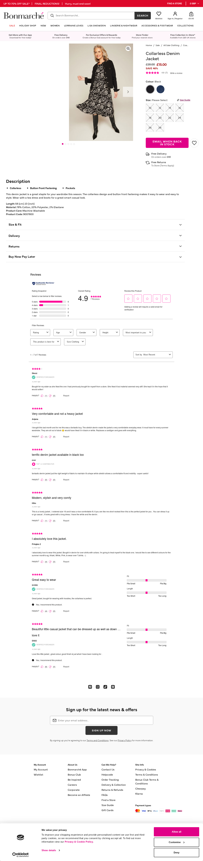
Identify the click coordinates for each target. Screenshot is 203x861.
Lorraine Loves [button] (73, 25)
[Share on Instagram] (98, 687)
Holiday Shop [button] (27, 25)
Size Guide (185, 99)
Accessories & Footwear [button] (157, 25)
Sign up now (101, 730)
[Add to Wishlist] (194, 143)
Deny (176, 852)
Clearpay (140, 788)
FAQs (105, 795)
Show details (49, 850)
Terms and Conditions (98, 740)
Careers (72, 784)
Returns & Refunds (112, 789)
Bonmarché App (77, 769)
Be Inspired (74, 779)
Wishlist (38, 774)
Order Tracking (110, 779)
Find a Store (108, 800)
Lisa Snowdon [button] (97, 25)
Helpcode (107, 774)
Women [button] (55, 25)
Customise (175, 842)
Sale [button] (12, 25)
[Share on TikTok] (105, 687)
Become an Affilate (79, 795)
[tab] (62, 144)
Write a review (176, 73)
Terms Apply (167, 165)
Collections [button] (185, 25)
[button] (195, 3)
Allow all (176, 831)
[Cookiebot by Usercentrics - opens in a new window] (20, 854)
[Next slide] (128, 92)
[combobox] (91, 15)
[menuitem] (195, 3)
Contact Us (108, 769)
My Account (41, 769)
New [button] (43, 25)
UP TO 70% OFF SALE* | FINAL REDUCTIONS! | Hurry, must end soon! (47, 3)
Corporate (74, 789)
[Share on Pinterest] (113, 687)
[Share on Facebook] (90, 687)
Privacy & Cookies (145, 769)
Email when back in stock (167, 142)
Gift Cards (108, 810)
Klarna (139, 793)
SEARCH (142, 15)
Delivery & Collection (114, 784)
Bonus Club (74, 774)
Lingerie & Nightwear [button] (123, 25)
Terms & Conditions (146, 774)
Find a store (174, 3)
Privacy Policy (124, 740)
